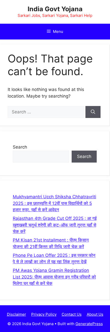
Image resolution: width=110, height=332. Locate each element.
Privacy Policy (44, 314)
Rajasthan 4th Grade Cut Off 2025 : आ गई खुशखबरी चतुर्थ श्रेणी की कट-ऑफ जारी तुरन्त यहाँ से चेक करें (55, 225)
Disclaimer (16, 314)
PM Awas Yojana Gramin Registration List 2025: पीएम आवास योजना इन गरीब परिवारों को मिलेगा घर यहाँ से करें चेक (54, 277)
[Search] (93, 112)
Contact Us (72, 314)
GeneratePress (89, 323)
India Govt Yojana (55, 9)
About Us (95, 314)
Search (20, 147)
